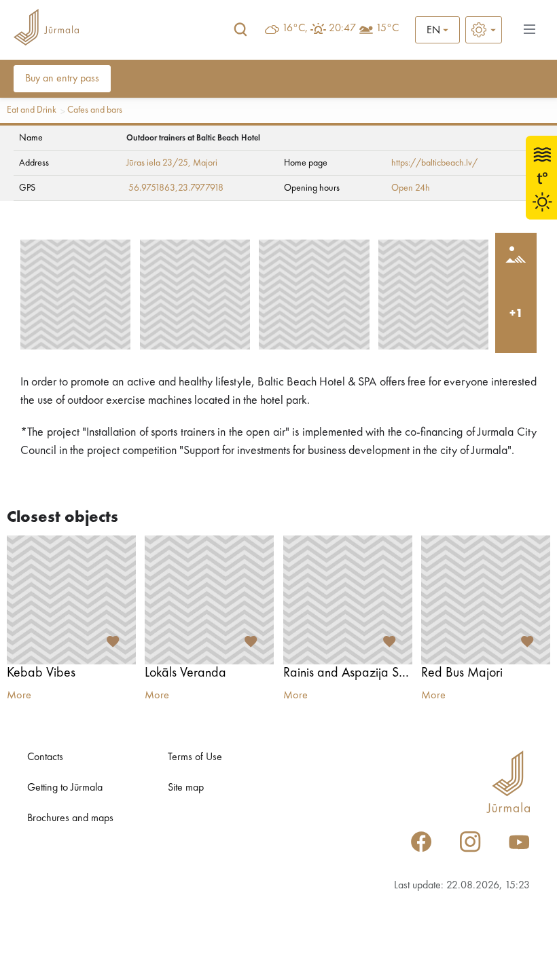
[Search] (240, 30)
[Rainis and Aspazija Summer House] (347, 599)
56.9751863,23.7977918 (175, 188)
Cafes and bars (94, 110)
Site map (186, 787)
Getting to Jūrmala (65, 787)
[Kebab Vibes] (71, 599)
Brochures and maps (70, 818)
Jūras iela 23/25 (157, 163)
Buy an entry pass (62, 78)
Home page (305, 163)
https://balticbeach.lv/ (434, 163)
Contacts (45, 757)
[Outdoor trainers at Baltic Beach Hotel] (75, 295)
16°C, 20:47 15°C (340, 28)
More (19, 695)
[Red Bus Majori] (485, 599)
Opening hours (312, 188)
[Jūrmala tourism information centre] (46, 29)
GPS (27, 188)
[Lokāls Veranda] (209, 599)
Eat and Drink (31, 110)
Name (31, 138)
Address (34, 163)
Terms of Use (195, 757)
